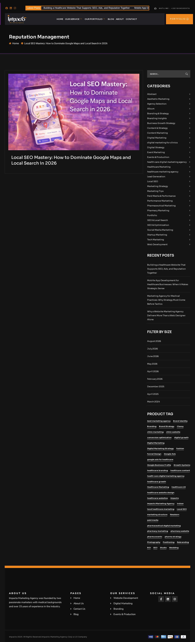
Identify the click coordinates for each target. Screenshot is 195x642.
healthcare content (180, 470)
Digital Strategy (155, 147)
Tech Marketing (155, 239)
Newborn (174, 514)
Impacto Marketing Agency (160, 503)
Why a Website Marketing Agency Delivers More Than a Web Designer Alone (166, 315)
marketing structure (157, 514)
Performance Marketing (160, 200)
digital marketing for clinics (162, 142)
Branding (151, 426)
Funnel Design (154, 454)
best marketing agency (159, 421)
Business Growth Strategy (161, 123)
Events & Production (158, 157)
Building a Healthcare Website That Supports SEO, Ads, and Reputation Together (87, 8)
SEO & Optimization (158, 225)
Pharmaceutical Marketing (161, 205)
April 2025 (153, 394)
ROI (149, 547)
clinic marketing (155, 432)
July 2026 (152, 348)
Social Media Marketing (160, 230)
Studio (163, 547)
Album (150, 108)
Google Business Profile (159, 465)
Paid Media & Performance (161, 196)
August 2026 (154, 341)
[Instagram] (15, 8)
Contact (131, 19)
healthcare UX (179, 487)
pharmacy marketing (157, 531)
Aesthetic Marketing (158, 99)
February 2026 (155, 379)
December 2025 (155, 386)
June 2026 (153, 356)
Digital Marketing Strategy (160, 448)
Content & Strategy (157, 128)
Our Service (72, 19)
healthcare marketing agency (162, 171)
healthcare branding (157, 470)
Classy (180, 426)
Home (60, 19)
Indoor (180, 503)
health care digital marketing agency (167, 162)
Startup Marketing (157, 234)
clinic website (173, 432)
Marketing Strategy (157, 186)
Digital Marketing (156, 137)
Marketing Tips (155, 191)
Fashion (180, 448)
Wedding (174, 547)
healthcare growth (156, 481)
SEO (155, 547)
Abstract (151, 94)
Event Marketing (156, 152)
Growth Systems (182, 465)
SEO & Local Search (157, 220)
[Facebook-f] (161, 599)
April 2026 (153, 371)
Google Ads (170, 454)
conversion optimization (159, 437)
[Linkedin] (11, 8)
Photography (153, 542)
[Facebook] (6, 8)
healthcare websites (157, 498)
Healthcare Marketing (158, 166)
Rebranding (183, 542)
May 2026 (152, 363)
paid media (152, 520)
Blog (111, 19)
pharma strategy (173, 536)
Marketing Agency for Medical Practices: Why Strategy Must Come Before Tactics (166, 300)
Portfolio (152, 215)
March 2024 (153, 401)
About (120, 19)
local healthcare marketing (160, 509)
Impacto (174, 498)
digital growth (181, 437)
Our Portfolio (93, 19)
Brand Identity (180, 421)
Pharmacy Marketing (158, 210)
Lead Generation (156, 176)
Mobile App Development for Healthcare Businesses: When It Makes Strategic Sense (167, 284)
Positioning (168, 542)
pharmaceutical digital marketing (164, 525)
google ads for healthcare (160, 459)
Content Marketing (157, 133)
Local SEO (152, 181)
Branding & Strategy (158, 113)
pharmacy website (180, 531)
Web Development (157, 244)
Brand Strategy (166, 426)
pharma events (154, 536)
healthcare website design (160, 492)
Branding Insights (157, 118)
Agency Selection (156, 103)
